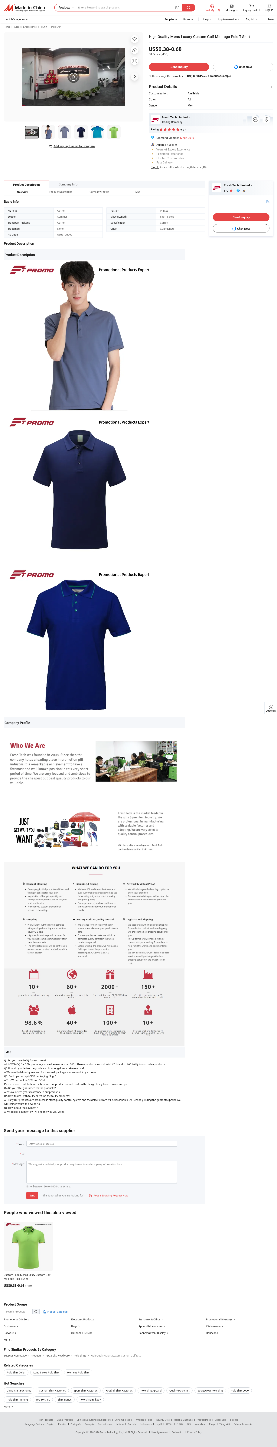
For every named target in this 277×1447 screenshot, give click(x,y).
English (50, 1424)
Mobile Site (220, 1419)
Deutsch (132, 1424)
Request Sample (220, 76)
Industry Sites (163, 1419)
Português (75, 1424)
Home (7, 26)
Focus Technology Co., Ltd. (114, 1432)
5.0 (226, 190)
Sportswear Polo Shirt (210, 1390)
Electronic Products (82, 1319)
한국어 (169, 1424)
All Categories (17, 19)
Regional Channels (183, 1419)
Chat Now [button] (245, 67)
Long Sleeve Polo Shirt (46, 1372)
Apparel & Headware (150, 1326)
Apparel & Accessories (25, 26)
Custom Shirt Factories (52, 1390)
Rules (271, 19)
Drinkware (10, 1326)
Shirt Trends (65, 1399)
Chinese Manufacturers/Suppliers (94, 1419)
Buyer (186, 19)
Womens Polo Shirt (78, 1372)
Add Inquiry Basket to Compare (74, 146)
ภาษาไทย (200, 1424)
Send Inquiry (179, 67)
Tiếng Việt (224, 1424)
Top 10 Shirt (43, 1399)
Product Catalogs (56, 1311)
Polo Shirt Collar (16, 1372)
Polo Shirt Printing (17, 1399)
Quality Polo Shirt (179, 1390)
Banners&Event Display (152, 1333)
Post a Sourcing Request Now (108, 1195)
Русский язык (105, 1424)
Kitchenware (213, 1326)
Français (89, 1424)
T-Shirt (44, 26)
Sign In (155, 167)
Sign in (269, 10)
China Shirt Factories (19, 1390)
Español (62, 1424)
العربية (158, 1424)
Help (206, 19)
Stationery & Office (149, 1319)
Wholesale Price (144, 1419)
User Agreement (160, 1432)
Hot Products (46, 1419)
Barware (9, 1333)
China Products (65, 1419)
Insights (234, 1419)
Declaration (177, 1432)
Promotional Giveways (219, 1319)
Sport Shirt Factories (86, 1390)
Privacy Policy (194, 1432)
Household (212, 1333)
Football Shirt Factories (119, 1390)
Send (32, 1195)
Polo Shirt (56, 26)
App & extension (227, 19)
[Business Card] (267, 201)
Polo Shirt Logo (240, 1390)
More (7, 1406)
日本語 (179, 1424)
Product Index (204, 1419)
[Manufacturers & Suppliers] (24, 8)
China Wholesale (123, 1419)
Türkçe (212, 1424)
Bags (74, 1326)
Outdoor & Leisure (81, 1333)
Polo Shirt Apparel (151, 1390)
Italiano (120, 1424)
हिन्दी (189, 1424)
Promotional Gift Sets (16, 1319)
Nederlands (146, 1424)
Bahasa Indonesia (243, 1424)
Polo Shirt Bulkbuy (90, 1399)
